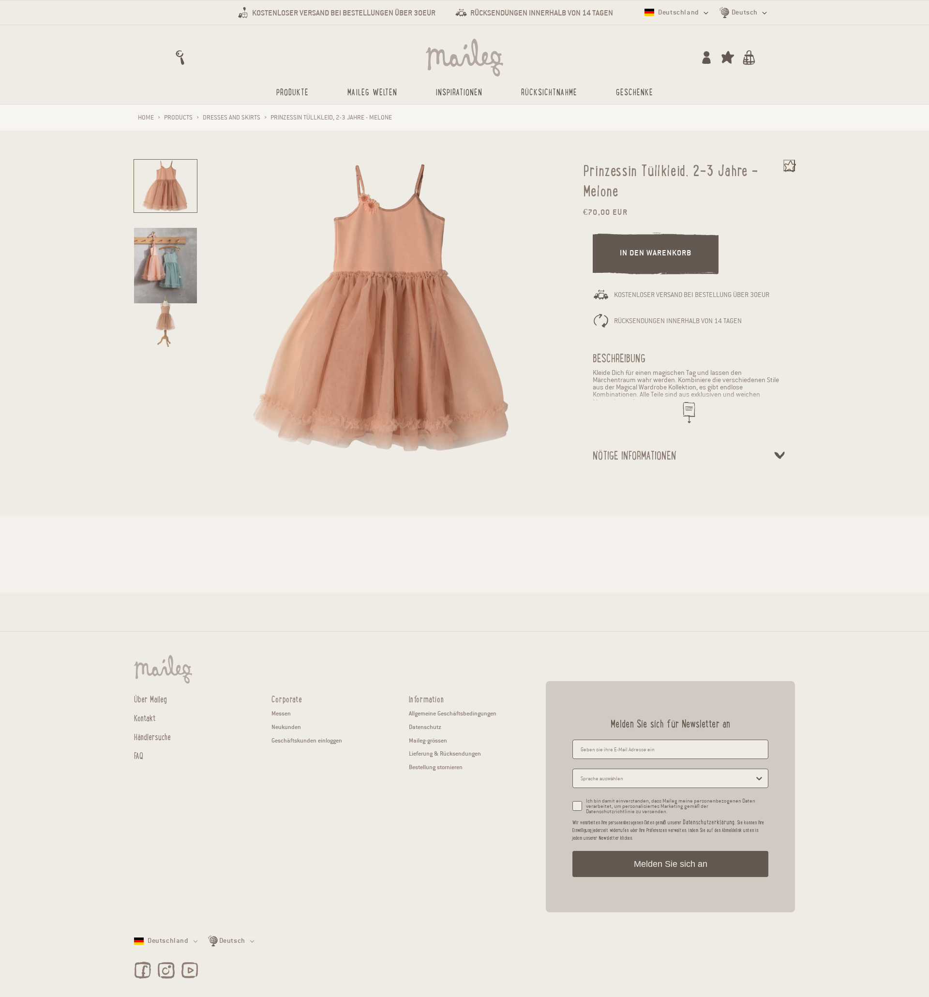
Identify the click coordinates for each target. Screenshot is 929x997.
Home (146, 117)
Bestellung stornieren (436, 767)
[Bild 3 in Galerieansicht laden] (165, 322)
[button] (180, 57)
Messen (281, 713)
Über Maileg (150, 699)
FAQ (138, 755)
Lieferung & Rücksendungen (445, 753)
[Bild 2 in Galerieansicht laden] (165, 265)
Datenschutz (425, 727)
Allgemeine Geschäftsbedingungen (452, 713)
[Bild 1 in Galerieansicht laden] (165, 186)
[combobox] (667, 778)
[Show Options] (759, 778)
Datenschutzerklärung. (709, 821)
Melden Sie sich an (670, 864)
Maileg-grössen (428, 740)
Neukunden (286, 727)
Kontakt (145, 717)
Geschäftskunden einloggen (306, 740)
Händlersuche (152, 736)
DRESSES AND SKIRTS (231, 117)
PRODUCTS (178, 117)
